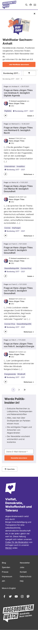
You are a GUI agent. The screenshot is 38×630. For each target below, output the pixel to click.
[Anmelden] (30, 5)
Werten (8, 548)
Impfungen (16, 228)
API (3, 581)
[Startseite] (9, 4)
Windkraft (21, 374)
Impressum (7, 576)
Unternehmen (9, 166)
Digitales (7, 111)
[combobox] (13, 73)
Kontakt (23, 572)
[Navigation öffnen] (35, 5)
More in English (9, 588)
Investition (21, 166)
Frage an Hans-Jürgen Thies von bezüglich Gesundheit (18, 189)
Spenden (6, 567)
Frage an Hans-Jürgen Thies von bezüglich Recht (18, 130)
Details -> (30, 116)
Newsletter (25, 563)
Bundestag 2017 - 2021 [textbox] (13, 73)
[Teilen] (5, 115)
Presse (5, 572)
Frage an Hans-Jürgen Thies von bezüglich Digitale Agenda (18, 93)
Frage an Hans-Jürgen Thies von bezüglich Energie (19, 345)
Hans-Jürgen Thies (16, 103)
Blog (4, 563)
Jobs (22, 567)
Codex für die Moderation (16, 542)
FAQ (21, 581)
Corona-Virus (26, 268)
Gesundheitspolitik (11, 268)
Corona (7, 228)
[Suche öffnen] (26, 5)
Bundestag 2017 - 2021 (11, 79)
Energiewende (10, 374)
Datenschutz (25, 576)
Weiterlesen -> (29, 174)
